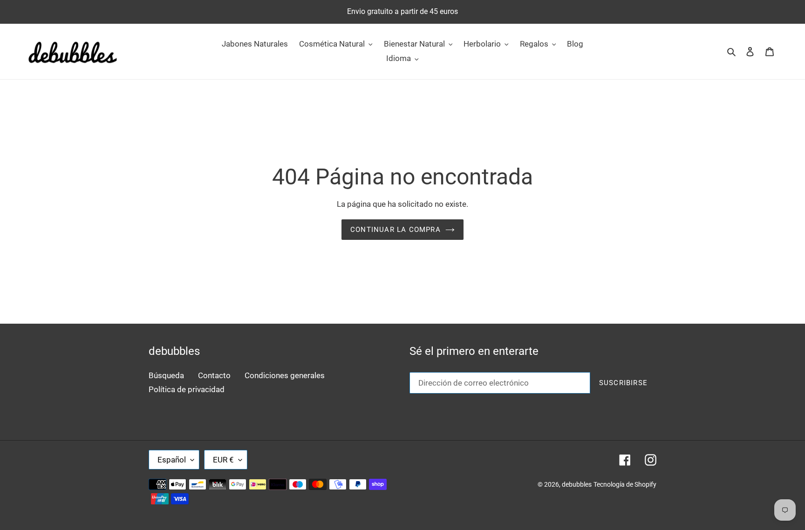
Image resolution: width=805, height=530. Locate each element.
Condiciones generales (285, 375)
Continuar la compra (395, 229)
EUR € (223, 459)
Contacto (214, 375)
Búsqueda (166, 375)
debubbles (577, 484)
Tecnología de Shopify (625, 484)
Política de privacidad (187, 389)
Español (171, 459)
